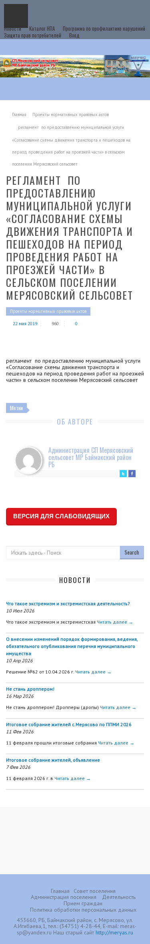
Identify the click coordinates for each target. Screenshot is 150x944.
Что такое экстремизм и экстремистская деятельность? (68, 603)
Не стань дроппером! (30, 689)
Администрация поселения (63, 897)
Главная (19, 114)
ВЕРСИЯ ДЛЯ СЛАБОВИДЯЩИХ (61, 516)
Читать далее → (115, 622)
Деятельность (119, 897)
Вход (74, 35)
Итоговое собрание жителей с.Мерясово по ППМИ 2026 (69, 724)
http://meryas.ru (114, 932)
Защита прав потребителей (32, 35)
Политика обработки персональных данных (83, 909)
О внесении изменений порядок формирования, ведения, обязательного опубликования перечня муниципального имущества (72, 646)
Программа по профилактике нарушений (104, 28)
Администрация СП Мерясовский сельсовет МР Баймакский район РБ (90, 457)
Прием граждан (83, 903)
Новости (12, 28)
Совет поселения (95, 891)
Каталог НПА (42, 28)
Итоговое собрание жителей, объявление (53, 760)
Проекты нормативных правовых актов (70, 114)
